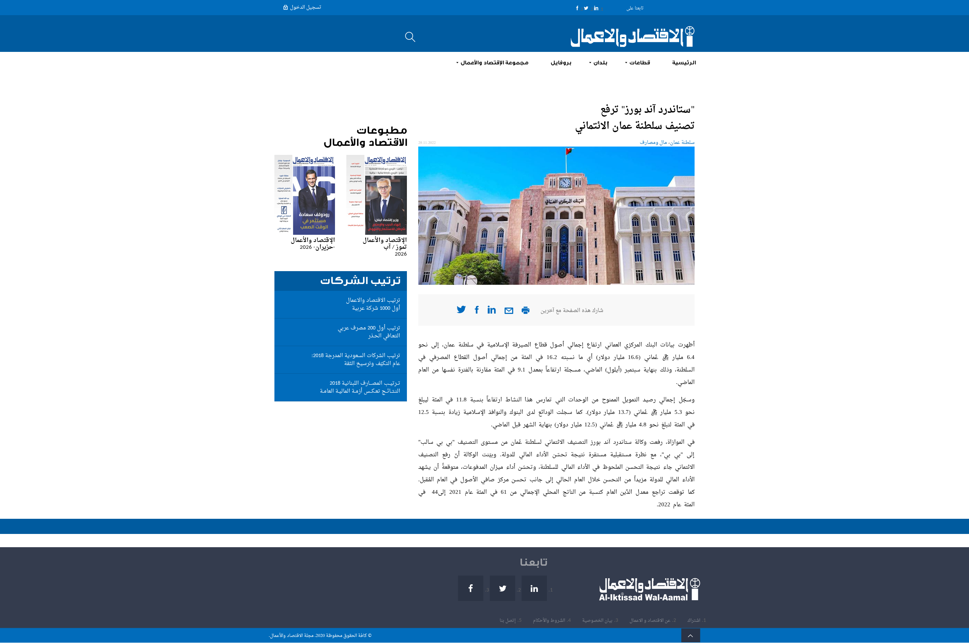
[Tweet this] (461, 312)
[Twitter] (586, 8)
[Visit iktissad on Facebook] (477, 312)
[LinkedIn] (596, 8)
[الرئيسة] (628, 36)
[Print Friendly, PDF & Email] (526, 312)
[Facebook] (577, 8)
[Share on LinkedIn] (492, 312)
